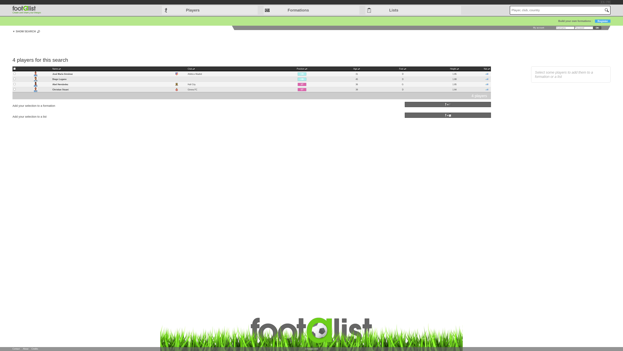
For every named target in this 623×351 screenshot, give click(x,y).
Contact (16, 349)
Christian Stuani (60, 89)
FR (608, 2)
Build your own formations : (583, 21)
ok (597, 28)
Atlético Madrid (195, 74)
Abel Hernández (60, 84)
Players (193, 10)
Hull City (192, 84)
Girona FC (192, 89)
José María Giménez (62, 74)
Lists (393, 10)
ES (603, 2)
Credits (34, 349)
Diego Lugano (59, 79)
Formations (298, 10)
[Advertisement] (251, 45)
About (25, 349)
